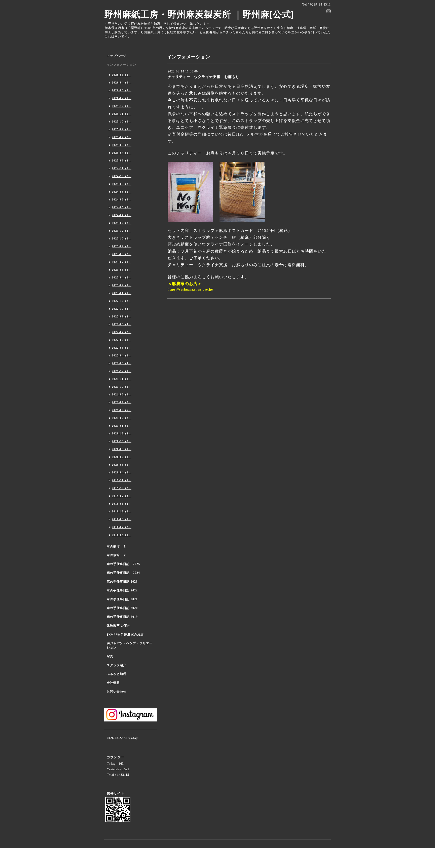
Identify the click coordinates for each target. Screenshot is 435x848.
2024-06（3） (121, 199)
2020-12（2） (121, 433)
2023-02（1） (121, 285)
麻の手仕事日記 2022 (122, 590)
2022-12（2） (121, 300)
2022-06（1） (121, 339)
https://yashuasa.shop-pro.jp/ (190, 289)
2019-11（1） (121, 480)
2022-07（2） (121, 332)
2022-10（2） (121, 308)
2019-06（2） (121, 503)
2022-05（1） (121, 347)
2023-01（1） (121, 293)
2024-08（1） (121, 191)
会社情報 (113, 682)
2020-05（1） (121, 464)
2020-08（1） (121, 449)
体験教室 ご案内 (119, 625)
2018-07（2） (121, 527)
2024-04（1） (121, 215)
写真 (110, 656)
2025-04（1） (121, 152)
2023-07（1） (121, 261)
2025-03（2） (121, 160)
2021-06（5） (121, 410)
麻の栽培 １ (116, 546)
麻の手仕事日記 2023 (122, 581)
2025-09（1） (121, 129)
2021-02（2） (121, 417)
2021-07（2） (121, 402)
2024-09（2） (121, 183)
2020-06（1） (121, 456)
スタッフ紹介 (116, 665)
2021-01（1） (121, 425)
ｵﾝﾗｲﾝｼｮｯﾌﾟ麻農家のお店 (125, 634)
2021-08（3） (121, 394)
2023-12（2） (121, 230)
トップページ (116, 56)
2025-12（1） (121, 105)
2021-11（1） (121, 378)
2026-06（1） (121, 74)
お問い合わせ (116, 691)
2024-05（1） (121, 207)
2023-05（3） (121, 269)
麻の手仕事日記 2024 (123, 573)
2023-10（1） (121, 238)
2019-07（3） (121, 495)
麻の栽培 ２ (116, 555)
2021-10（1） (121, 386)
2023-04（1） (121, 277)
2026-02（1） (121, 98)
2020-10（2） (121, 441)
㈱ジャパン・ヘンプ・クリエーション (130, 645)
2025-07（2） (121, 137)
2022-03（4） (121, 363)
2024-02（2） (121, 222)
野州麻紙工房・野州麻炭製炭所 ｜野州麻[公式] (199, 14)
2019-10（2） (121, 488)
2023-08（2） (121, 254)
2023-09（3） (121, 246)
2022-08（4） (121, 324)
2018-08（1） (121, 519)
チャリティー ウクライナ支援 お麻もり (203, 77)
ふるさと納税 (116, 674)
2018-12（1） (121, 511)
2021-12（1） (121, 371)
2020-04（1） (121, 472)
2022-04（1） (121, 355)
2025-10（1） (121, 121)
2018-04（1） (121, 534)
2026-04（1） (121, 82)
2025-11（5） (121, 113)
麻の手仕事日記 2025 (123, 564)
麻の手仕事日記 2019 (122, 617)
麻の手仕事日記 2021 (122, 599)
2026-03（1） (121, 90)
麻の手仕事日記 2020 (122, 608)
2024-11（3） (121, 168)
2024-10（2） (121, 176)
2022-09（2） (121, 316)
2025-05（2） (121, 144)
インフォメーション (121, 64)
